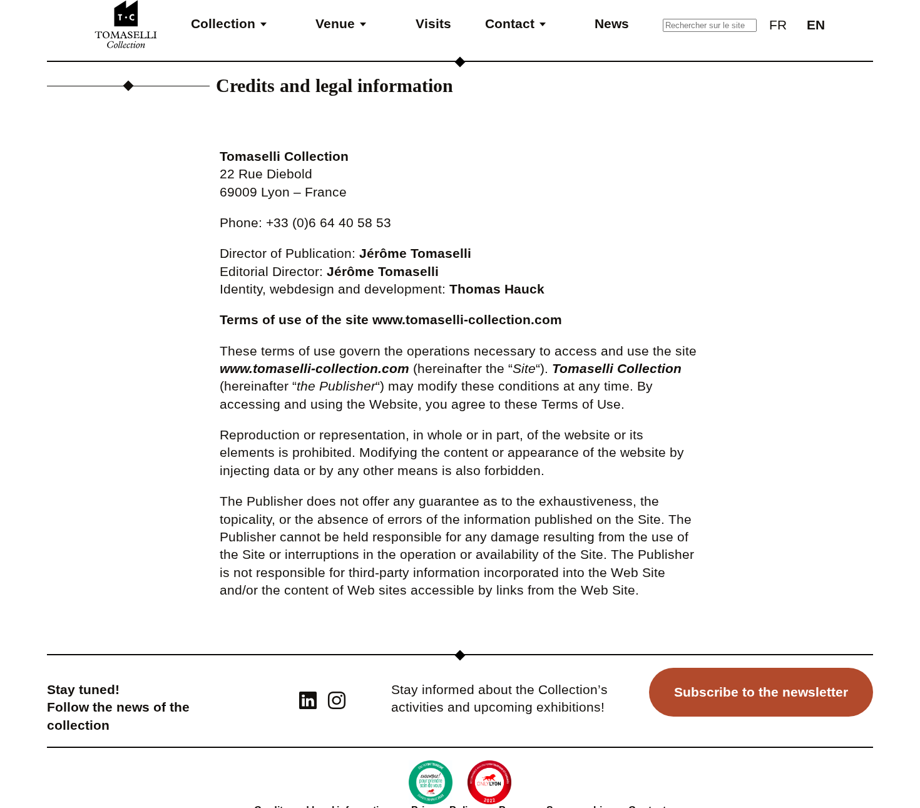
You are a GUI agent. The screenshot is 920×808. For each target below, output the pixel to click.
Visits (433, 23)
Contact (509, 23)
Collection (223, 23)
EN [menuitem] (816, 25)
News (612, 23)
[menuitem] (778, 24)
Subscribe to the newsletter (761, 692)
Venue (335, 23)
